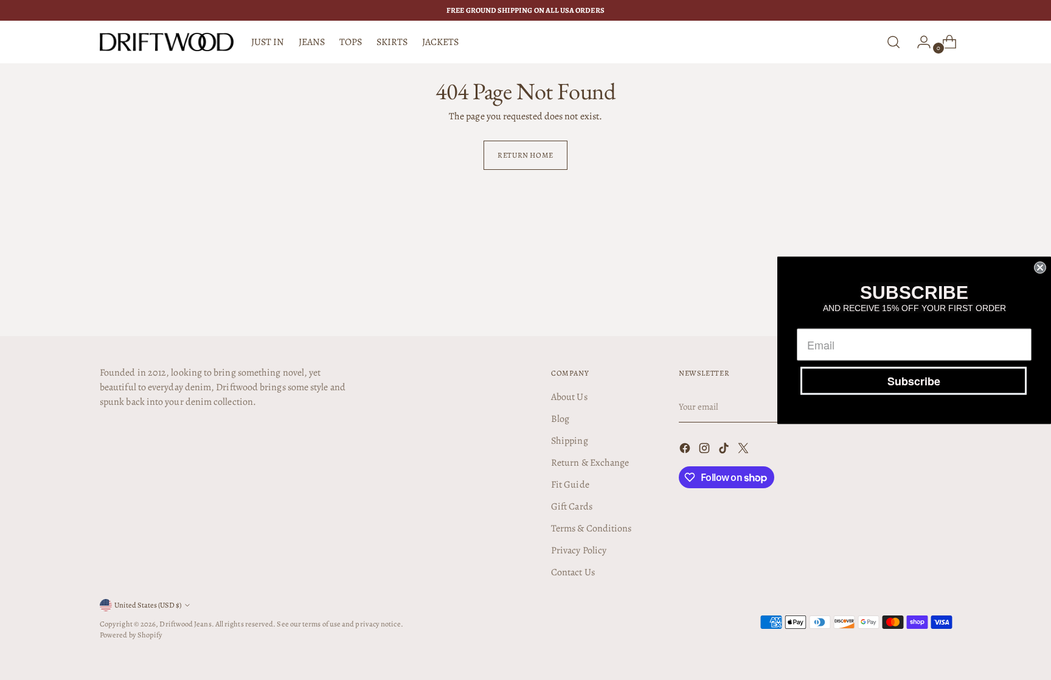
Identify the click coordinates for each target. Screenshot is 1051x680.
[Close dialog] (1040, 267)
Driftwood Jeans (185, 624)
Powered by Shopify (131, 634)
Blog (560, 419)
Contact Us (573, 572)
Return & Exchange (590, 462)
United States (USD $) (147, 605)
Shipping (569, 440)
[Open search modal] (893, 42)
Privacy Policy (578, 550)
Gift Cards (571, 506)
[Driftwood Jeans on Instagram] (705, 450)
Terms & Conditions (591, 528)
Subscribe (913, 380)
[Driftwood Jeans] (167, 42)
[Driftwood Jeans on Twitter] (744, 450)
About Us (569, 397)
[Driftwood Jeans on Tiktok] (725, 450)
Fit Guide (570, 484)
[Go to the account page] (919, 42)
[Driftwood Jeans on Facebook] (686, 450)
